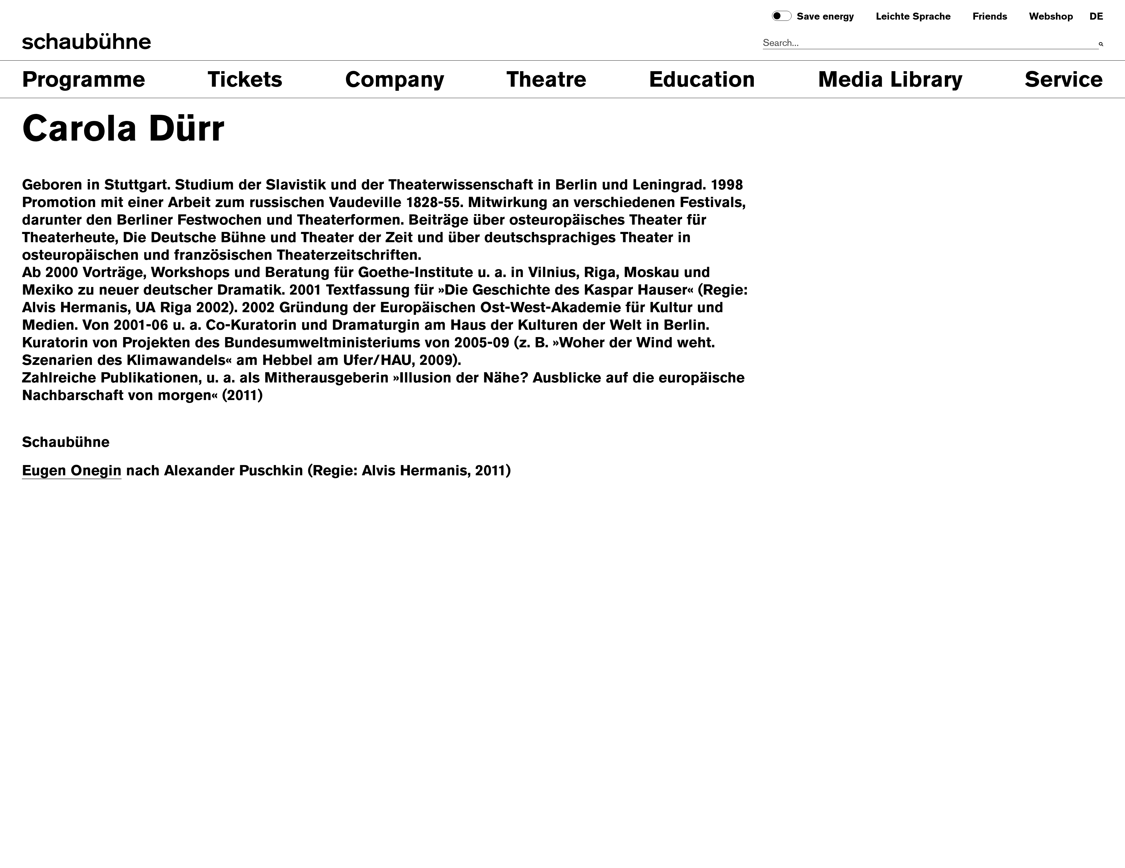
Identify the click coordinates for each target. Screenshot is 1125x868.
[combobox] (931, 43)
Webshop (1051, 17)
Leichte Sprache (913, 17)
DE (1096, 17)
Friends (990, 17)
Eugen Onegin (72, 470)
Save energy (825, 17)
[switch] (781, 15)
